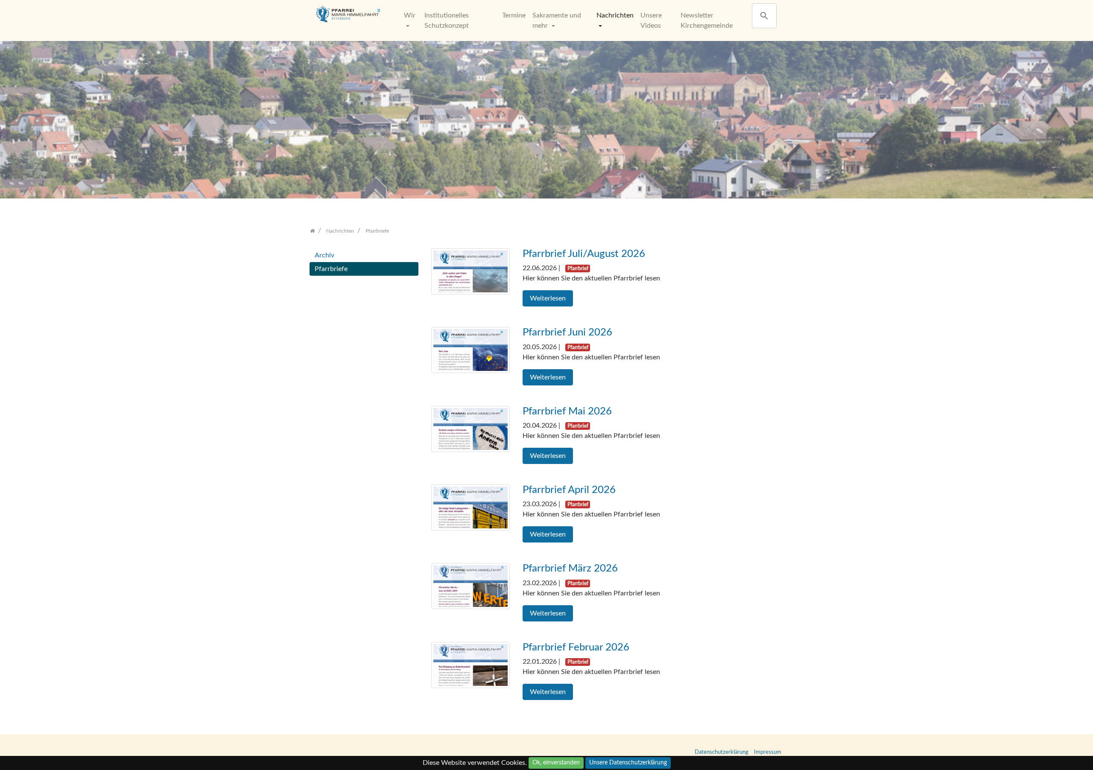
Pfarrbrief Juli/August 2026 (584, 254)
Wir (409, 15)
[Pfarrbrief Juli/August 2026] (470, 271)
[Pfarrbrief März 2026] (470, 585)
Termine (514, 15)
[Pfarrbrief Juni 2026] (470, 349)
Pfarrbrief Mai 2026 (567, 411)
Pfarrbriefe (331, 268)
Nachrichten (615, 15)
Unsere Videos (651, 20)
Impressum (767, 752)
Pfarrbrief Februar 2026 (576, 647)
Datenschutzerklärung (721, 752)
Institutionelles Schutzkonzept (446, 20)
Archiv (324, 255)
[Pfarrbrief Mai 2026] (470, 428)
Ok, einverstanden (556, 763)
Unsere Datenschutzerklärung (628, 763)
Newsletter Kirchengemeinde (707, 20)
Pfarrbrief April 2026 (569, 490)
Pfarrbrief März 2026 (570, 568)
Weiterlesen (548, 298)
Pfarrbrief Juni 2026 (567, 332)
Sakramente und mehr (556, 20)
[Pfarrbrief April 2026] (470, 507)
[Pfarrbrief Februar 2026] (470, 664)
